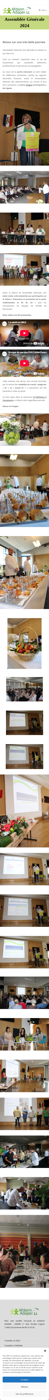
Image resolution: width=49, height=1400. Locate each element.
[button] (45, 1351)
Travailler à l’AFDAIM (13, 1345)
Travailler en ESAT (12, 1340)
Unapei (29, 85)
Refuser (24, 1386)
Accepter (24, 1379)
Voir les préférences (24, 1394)
